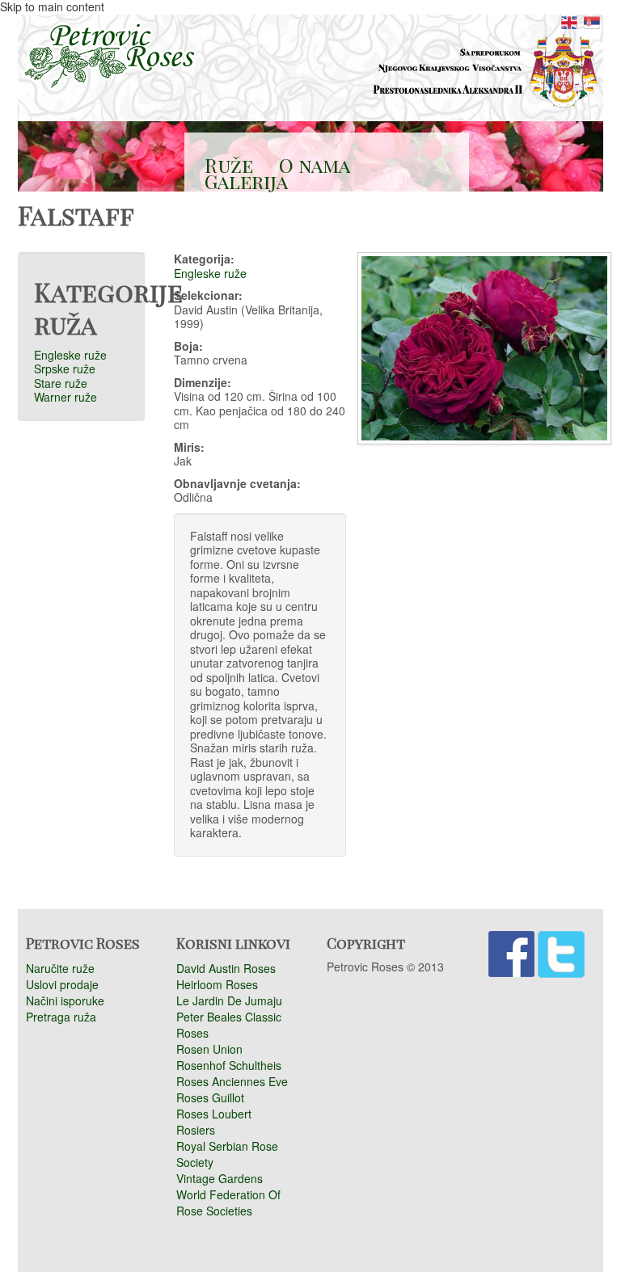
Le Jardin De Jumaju (229, 1000)
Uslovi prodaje (62, 984)
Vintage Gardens (219, 1178)
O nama (314, 165)
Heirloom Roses (217, 984)
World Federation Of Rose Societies (228, 1202)
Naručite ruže (60, 968)
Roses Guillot (210, 1097)
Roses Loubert (213, 1114)
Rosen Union (209, 1049)
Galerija (246, 181)
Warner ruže (65, 397)
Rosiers (195, 1130)
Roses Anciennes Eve (232, 1081)
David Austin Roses (226, 968)
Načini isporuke (65, 1000)
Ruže (229, 165)
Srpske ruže (64, 368)
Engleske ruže (70, 355)
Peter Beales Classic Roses (228, 1025)
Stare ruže (60, 383)
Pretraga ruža (61, 1017)
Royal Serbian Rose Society (227, 1154)
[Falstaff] (569, 12)
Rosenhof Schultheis (228, 1065)
